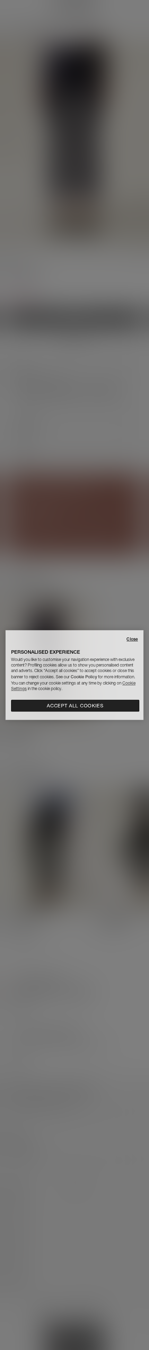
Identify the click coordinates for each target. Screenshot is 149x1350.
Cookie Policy (84, 676)
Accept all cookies (75, 706)
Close (132, 639)
